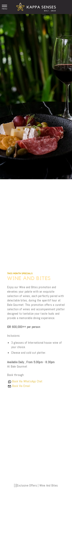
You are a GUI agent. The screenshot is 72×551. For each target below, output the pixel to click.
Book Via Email (21, 386)
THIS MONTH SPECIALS (20, 273)
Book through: (15, 375)
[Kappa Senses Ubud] (36, 13)
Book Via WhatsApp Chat (27, 381)
